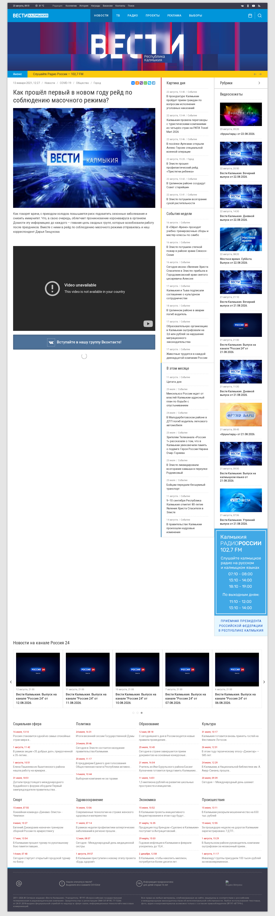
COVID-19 (65, 82)
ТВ (118, 15)
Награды (95, 5)
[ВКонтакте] (133, 83)
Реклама (174, 15)
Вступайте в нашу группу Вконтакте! (88, 342)
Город (97, 82)
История (84, 5)
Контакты (120, 5)
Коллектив (71, 5)
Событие (192, 92)
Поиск (131, 5)
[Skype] (149, 83)
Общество (82, 82)
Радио (133, 15)
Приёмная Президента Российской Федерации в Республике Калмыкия (241, 625)
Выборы (195, 15)
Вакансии (108, 5)
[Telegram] (153, 83)
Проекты (153, 15)
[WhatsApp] (145, 83)
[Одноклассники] (137, 83)
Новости (101, 15)
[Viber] (141, 83)
